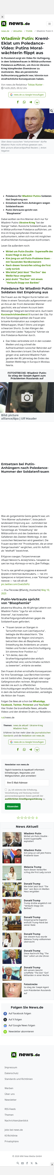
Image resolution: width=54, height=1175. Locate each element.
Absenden (12, 806)
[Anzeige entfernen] (52, 1164)
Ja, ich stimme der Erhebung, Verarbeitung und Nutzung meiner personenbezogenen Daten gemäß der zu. (25, 794)
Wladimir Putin (20, 728)
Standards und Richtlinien (19, 1079)
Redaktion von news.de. (33, 735)
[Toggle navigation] (49, 23)
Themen (9, 1114)
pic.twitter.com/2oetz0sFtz (15, 584)
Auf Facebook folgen (19, 1013)
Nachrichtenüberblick (16, 1120)
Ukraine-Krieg (36, 725)
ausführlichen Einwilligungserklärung (23, 798)
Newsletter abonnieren (21, 1031)
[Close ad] (2, 16)
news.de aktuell (20, 725)
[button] (27, 94)
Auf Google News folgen (21, 1025)
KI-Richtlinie (11, 1135)
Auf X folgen (15, 1019)
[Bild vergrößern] (51, 110)
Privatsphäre (12, 1141)
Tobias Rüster (35, 84)
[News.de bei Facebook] (27, 1162)
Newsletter (11, 1099)
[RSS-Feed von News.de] (36, 1162)
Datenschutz (11, 1073)
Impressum (11, 1067)
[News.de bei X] (32, 1162)
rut (2, 717)
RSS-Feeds (10, 1109)
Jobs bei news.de (14, 1129)
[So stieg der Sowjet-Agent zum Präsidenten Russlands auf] (27, 397)
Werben (9, 1088)
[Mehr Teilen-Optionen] (37, 102)
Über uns (10, 1094)
